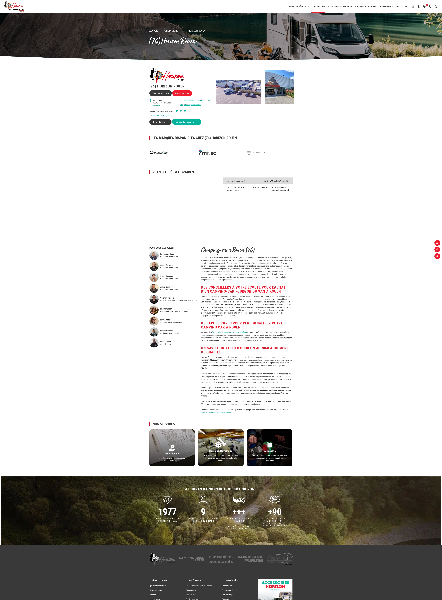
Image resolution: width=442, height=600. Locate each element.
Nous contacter (182, 93)
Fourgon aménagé (229, 590)
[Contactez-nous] (413, 6)
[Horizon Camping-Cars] (14, 6)
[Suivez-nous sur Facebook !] (177, 111)
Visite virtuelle (162, 122)
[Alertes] (437, 256)
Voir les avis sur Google (158, 115)
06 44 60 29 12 (204, 100)
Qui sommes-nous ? (158, 585)
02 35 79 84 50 (190, 100)
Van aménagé (227, 594)
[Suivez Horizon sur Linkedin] (185, 111)
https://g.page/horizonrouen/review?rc (217, 412)
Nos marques (155, 594)
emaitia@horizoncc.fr (192, 104)
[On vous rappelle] (437, 243)
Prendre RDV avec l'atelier (187, 122)
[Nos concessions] (437, 250)
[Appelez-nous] (431, 6)
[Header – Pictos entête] (419, 6)
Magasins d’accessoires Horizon (199, 585)
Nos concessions (156, 590)
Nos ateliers (190, 594)
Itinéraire (156, 105)
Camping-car (227, 585)
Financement (191, 590)
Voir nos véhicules (160, 93)
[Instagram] (181, 111)
